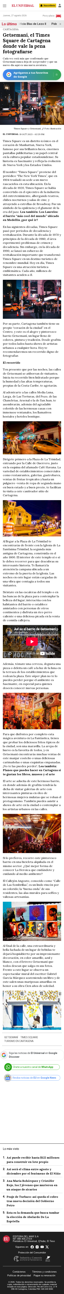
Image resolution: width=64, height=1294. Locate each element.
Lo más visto (11, 1149)
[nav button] (4, 5)
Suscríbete (49, 5)
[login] (59, 5)
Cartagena (11, 29)
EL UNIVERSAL (11, 134)
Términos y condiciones (44, 1272)
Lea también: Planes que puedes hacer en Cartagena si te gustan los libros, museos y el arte (32, 770)
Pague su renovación (44, 1275)
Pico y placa (48, 15)
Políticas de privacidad (19, 1275)
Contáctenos (19, 1272)
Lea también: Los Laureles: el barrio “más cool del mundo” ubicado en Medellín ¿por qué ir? (31, 216)
